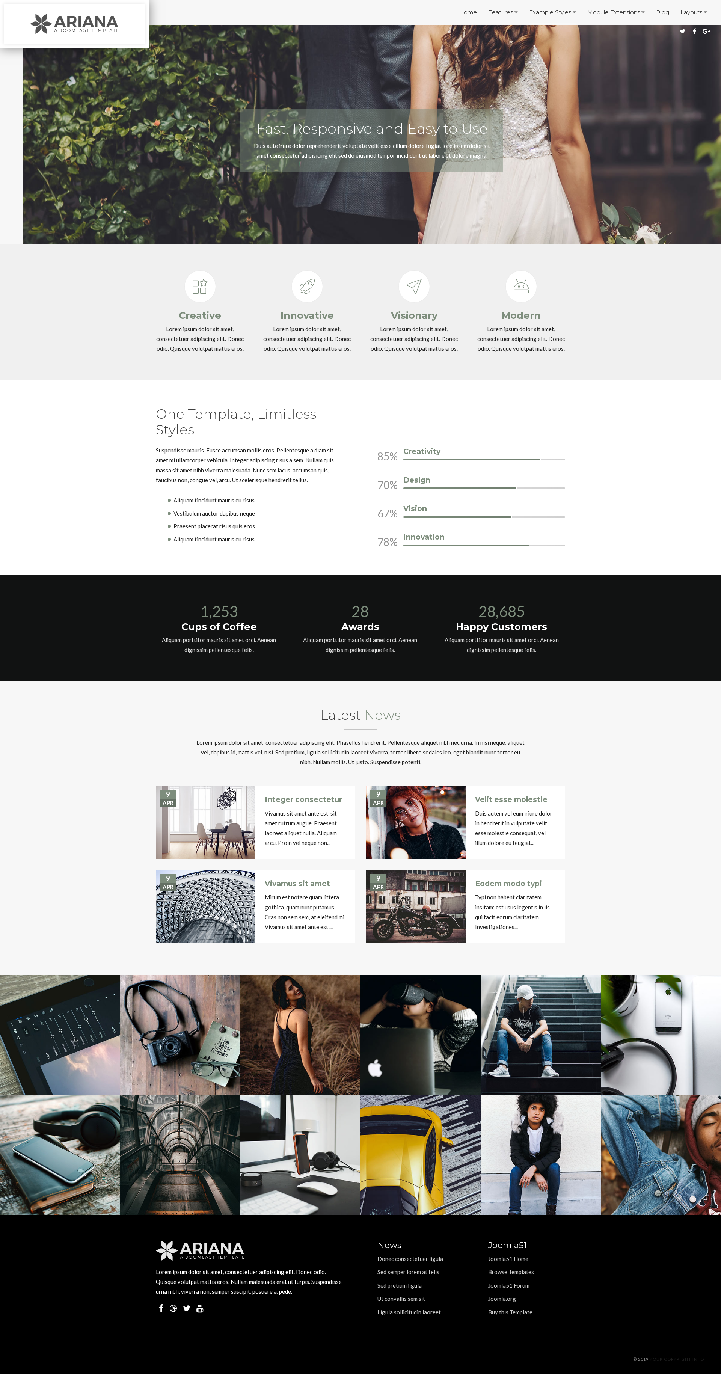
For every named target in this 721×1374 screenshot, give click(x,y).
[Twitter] (683, 31)
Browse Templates (511, 1271)
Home (468, 12)
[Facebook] (695, 31)
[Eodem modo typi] (416, 906)
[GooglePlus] (707, 31)
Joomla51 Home (508, 1258)
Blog (662, 12)
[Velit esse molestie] (416, 822)
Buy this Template (510, 1312)
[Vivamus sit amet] (205, 906)
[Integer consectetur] (205, 822)
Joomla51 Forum (508, 1285)
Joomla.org (502, 1298)
